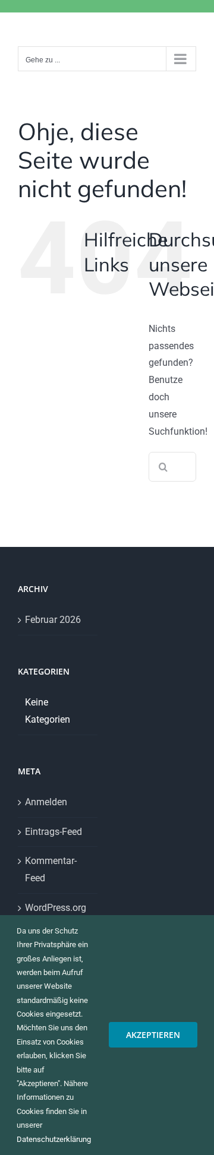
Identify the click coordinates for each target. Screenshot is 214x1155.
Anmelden (46, 802)
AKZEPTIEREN (153, 1034)
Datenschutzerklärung (54, 1139)
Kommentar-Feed (51, 869)
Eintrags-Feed (53, 831)
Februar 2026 (53, 619)
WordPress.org (55, 907)
